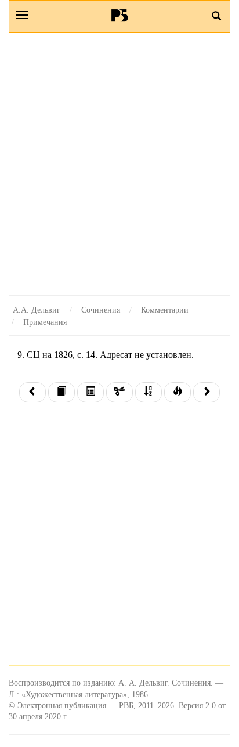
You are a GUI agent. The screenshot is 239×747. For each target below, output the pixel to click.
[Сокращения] (119, 392)
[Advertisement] (119, 164)
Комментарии (165, 309)
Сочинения (100, 309)
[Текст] (61, 392)
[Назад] (32, 392)
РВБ (120, 15)
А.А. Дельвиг (36, 309)
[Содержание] (90, 392)
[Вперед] (206, 392)
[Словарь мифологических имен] (177, 392)
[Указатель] (148, 392)
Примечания (45, 322)
